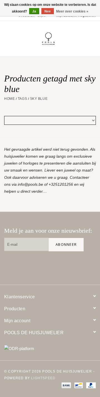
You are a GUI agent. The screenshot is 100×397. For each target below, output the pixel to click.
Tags (22, 99)
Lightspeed (43, 378)
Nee (47, 11)
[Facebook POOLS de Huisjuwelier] (53, 264)
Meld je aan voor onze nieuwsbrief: (48, 231)
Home (9, 99)
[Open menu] (6, 37)
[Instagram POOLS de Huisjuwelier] (89, 264)
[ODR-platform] (50, 348)
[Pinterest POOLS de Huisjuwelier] (71, 264)
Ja (34, 11)
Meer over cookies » (72, 11)
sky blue (39, 99)
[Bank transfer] (65, 385)
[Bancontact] (78, 385)
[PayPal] (90, 385)
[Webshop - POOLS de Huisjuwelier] (57, 38)
